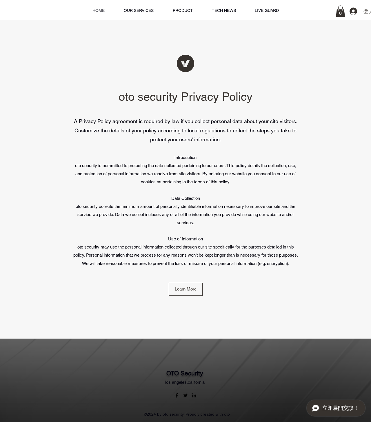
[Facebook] (177, 395)
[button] (266, 10)
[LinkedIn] (194, 395)
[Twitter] (185, 395)
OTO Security (184, 373)
